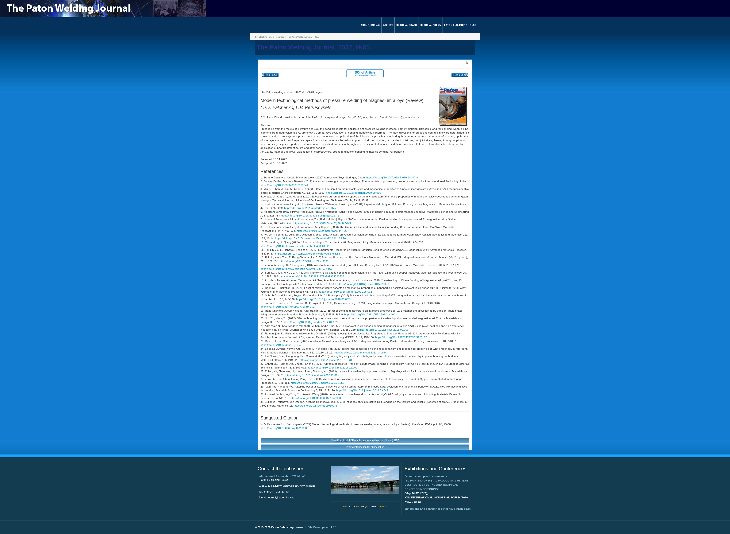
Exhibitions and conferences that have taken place (438, 508)
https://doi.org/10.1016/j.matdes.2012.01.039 (310, 322)
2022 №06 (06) (460, 75)
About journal (370, 25)
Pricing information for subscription (365, 447)
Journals (280, 37)
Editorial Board (406, 25)
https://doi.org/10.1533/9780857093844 (284, 185)
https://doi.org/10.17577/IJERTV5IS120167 (401, 337)
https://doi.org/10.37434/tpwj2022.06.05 (284, 428)
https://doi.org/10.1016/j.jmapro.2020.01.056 (317, 382)
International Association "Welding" (282, 475)
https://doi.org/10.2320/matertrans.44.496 (322, 230)
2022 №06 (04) (270, 75)
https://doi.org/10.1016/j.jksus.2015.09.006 (363, 284)
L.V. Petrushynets (291, 424)
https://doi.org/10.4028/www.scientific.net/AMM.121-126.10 (310, 238)
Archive (388, 25)
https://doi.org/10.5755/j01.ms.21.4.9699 (304, 261)
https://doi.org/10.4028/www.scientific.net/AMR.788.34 (307, 253)
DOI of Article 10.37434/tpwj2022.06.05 (365, 73)
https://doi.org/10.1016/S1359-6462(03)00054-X (322, 223)
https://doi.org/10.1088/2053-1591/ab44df (369, 314)
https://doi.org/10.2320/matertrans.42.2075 (310, 207)
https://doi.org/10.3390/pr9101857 (281, 344)
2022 (317, 37)
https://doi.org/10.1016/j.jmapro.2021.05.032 (345, 291)
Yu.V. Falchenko (270, 424)
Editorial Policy (430, 25)
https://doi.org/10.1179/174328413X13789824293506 (312, 276)
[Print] (467, 62)
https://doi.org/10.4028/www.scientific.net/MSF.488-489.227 (296, 246)
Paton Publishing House (460, 25)
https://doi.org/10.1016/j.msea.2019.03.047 (362, 390)
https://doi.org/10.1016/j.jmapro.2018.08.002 (323, 299)
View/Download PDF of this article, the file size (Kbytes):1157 (365, 440)
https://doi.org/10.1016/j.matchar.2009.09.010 (353, 192)
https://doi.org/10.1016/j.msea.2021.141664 (360, 352)
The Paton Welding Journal (299, 37)
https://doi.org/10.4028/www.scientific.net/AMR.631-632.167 (296, 268)
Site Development (322, 527)
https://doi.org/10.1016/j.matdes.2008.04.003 (287, 306)
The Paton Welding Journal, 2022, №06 (313, 47)
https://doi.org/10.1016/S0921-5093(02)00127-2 (310, 215)
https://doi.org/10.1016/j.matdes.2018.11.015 (312, 375)
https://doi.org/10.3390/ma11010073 (315, 405)
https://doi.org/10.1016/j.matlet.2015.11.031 (326, 359)
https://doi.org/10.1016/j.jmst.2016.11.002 (332, 367)
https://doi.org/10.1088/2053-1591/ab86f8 (316, 398)
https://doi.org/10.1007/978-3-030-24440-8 (392, 177)
